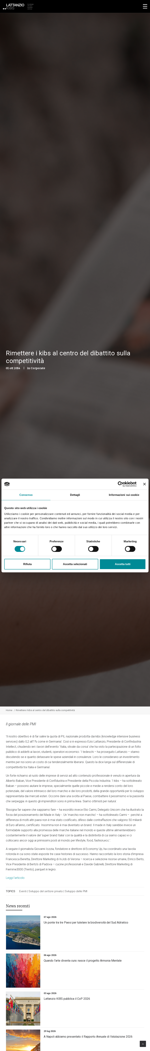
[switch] (56, 549)
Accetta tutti (122, 564)
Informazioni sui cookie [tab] (124, 494)
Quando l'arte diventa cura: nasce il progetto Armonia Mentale (83, 960)
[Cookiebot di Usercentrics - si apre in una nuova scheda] (120, 484)
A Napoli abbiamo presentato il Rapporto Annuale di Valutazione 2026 (88, 1036)
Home (9, 710)
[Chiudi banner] (144, 484)
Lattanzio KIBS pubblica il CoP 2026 (67, 998)
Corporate (38, 368)
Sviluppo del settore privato (46, 891)
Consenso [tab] (26, 494)
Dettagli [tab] (75, 494)
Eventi (23, 891)
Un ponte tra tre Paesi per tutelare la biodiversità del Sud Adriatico (86, 922)
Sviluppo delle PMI (76, 891)
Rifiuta (27, 564)
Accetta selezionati (75, 564)
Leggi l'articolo (15, 878)
